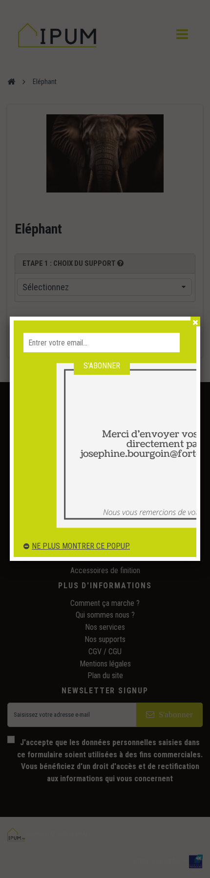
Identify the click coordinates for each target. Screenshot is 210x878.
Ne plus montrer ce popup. (81, 546)
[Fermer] (195, 321)
